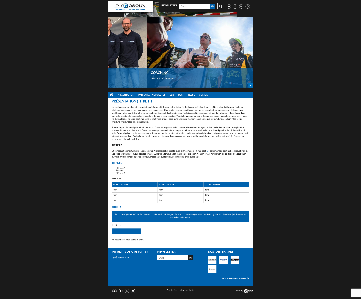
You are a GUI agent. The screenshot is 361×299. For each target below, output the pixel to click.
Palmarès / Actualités (151, 95)
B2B (172, 95)
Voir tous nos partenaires (234, 278)
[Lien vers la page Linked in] (241, 8)
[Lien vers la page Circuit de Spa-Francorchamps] (212, 273)
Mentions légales (187, 290)
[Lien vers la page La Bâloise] (223, 263)
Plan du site (172, 290)
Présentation (125, 95)
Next (250, 85)
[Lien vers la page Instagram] (247, 8)
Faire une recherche (220, 6)
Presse (191, 95)
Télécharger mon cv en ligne (126, 231)
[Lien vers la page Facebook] (235, 8)
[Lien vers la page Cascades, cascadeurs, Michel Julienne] (235, 263)
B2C (180, 95)
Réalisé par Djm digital (244, 291)
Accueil (111, 95)
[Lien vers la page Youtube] (229, 8)
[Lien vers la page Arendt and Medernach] (212, 263)
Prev (246, 85)
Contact (204, 95)
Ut (208, 151)
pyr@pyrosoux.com (122, 257)
